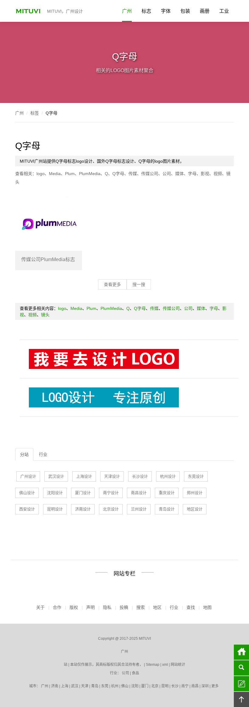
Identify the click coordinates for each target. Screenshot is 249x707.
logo (40, 173)
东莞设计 (196, 476)
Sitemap (152, 664)
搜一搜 (138, 284)
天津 (84, 686)
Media (55, 173)
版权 (74, 607)
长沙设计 (140, 476)
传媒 (132, 173)
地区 (157, 607)
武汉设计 (56, 476)
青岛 (94, 686)
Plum (70, 173)
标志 (146, 11)
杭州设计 (168, 476)
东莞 (104, 686)
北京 (155, 686)
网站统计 (178, 664)
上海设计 (84, 476)
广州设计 (28, 476)
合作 (57, 607)
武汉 (74, 686)
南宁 (185, 686)
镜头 (45, 314)
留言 (241, 683)
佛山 (124, 686)
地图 (207, 607)
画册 (205, 11)
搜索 (140, 607)
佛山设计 (27, 492)
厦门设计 (83, 492)
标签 (34, 113)
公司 (166, 173)
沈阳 (134, 686)
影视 (205, 173)
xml (165, 664)
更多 (215, 686)
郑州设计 (195, 492)
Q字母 (51, 113)
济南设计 (83, 509)
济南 (54, 686)
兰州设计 (139, 509)
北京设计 (111, 509)
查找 (190, 607)
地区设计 (195, 509)
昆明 (165, 686)
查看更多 (112, 284)
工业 (224, 11)
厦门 (144, 686)
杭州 (114, 686)
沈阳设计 (55, 492)
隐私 (107, 607)
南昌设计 (139, 492)
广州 (127, 11)
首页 (241, 652)
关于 (40, 607)
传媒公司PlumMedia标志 (48, 259)
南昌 (195, 686)
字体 (166, 11)
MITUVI (29, 11)
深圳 (205, 686)
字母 (192, 173)
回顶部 (241, 699)
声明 (90, 607)
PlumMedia (90, 173)
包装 (185, 11)
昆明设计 (55, 509)
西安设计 (27, 509)
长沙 (175, 686)
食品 (135, 673)
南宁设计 (111, 492)
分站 (24, 454)
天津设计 (112, 476)
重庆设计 (167, 492)
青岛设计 (167, 509)
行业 (43, 454)
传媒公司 (149, 173)
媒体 (179, 173)
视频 (217, 173)
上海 (64, 686)
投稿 (124, 607)
